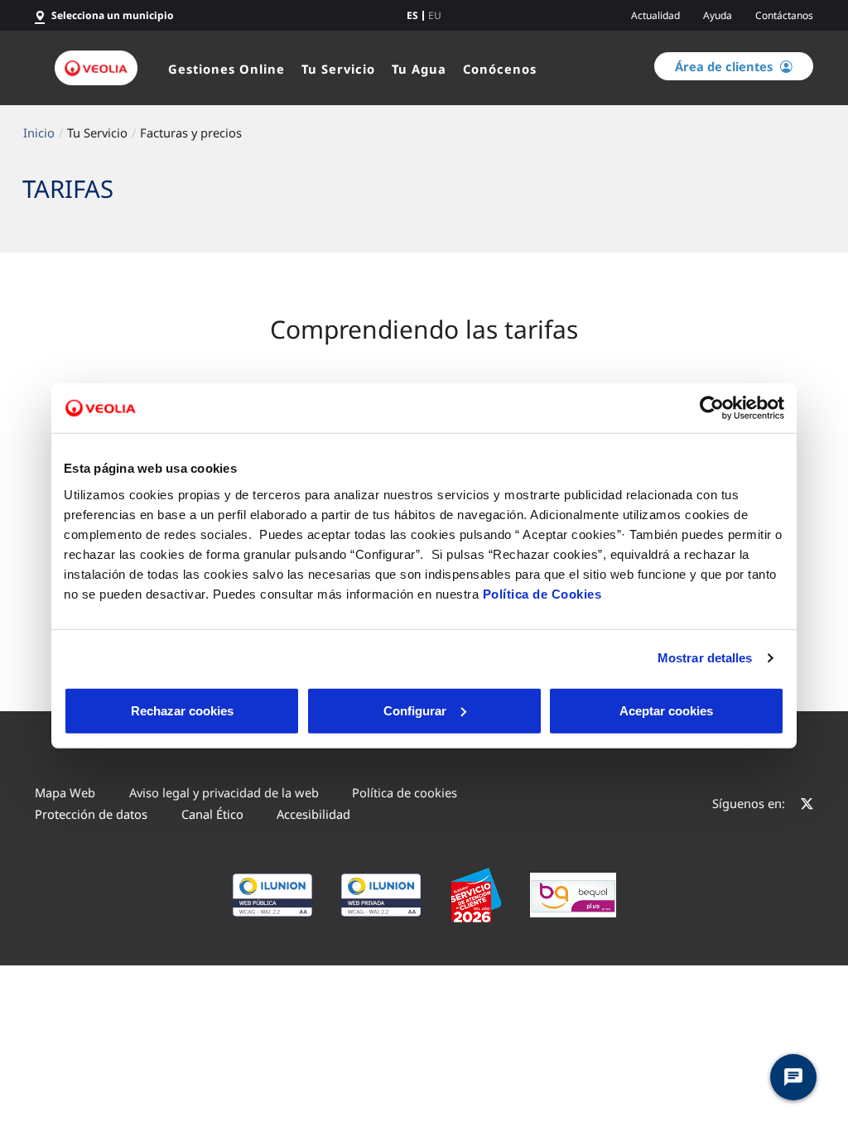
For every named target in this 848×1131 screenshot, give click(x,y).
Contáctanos (784, 15)
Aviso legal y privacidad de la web (224, 792)
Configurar (414, 710)
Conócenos (500, 68)
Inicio (39, 132)
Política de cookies (404, 792)
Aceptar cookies (666, 710)
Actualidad (655, 15)
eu (434, 16)
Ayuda (717, 15)
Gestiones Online (226, 68)
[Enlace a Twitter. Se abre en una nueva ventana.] (807, 805)
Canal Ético (212, 814)
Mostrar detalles (705, 658)
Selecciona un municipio (112, 15)
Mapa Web (65, 792)
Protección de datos (91, 814)
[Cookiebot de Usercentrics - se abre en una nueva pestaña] (711, 408)
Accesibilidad (313, 814)
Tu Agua (419, 68)
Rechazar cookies (182, 710)
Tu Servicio (338, 68)
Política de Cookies (542, 593)
